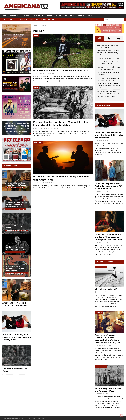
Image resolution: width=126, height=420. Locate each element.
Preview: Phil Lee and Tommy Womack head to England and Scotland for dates (60, 123)
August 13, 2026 (101, 242)
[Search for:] (114, 19)
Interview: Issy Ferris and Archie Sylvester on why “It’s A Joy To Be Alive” (109, 186)
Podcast (81, 16)
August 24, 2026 (17, 187)
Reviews (13, 16)
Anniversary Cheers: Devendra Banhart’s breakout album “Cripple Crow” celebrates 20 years (107, 339)
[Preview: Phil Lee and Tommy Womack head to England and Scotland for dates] (63, 102)
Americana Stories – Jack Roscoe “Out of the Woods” (15, 184)
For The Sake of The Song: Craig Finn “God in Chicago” (16, 248)
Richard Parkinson (50, 128)
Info (90, 16)
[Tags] (109, 38)
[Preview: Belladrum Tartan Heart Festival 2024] (63, 51)
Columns (68, 16)
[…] (59, 81)
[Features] (109, 322)
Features (25, 16)
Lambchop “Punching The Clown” (15, 227)
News (4, 16)
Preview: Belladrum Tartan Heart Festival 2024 (60, 70)
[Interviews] (109, 119)
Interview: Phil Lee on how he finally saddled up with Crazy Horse (61, 178)
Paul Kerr (47, 182)
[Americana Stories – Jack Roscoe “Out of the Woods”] (16, 180)
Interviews (38, 16)
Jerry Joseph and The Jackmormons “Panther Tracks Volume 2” (14, 268)
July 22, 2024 (38, 73)
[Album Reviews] (109, 276)
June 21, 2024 (38, 128)
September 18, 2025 (102, 345)
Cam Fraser (48, 73)
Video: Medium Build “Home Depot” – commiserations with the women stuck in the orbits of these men (109, 85)
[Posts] (99, 38)
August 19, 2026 (101, 191)
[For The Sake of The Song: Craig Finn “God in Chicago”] (16, 244)
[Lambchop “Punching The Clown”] (16, 223)
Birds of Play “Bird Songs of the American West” (108, 389)
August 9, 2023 (101, 394)
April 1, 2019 (38, 182)
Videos (49, 16)
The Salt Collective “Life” (107, 289)
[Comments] (118, 38)
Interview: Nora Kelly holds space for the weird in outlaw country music (16, 204)
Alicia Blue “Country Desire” (106, 96)
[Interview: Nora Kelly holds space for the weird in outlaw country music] (16, 321)
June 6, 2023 (100, 292)
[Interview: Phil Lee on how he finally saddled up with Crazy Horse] (63, 157)
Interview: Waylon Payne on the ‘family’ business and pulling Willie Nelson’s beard (109, 237)
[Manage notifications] (121, 415)
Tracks (58, 16)
